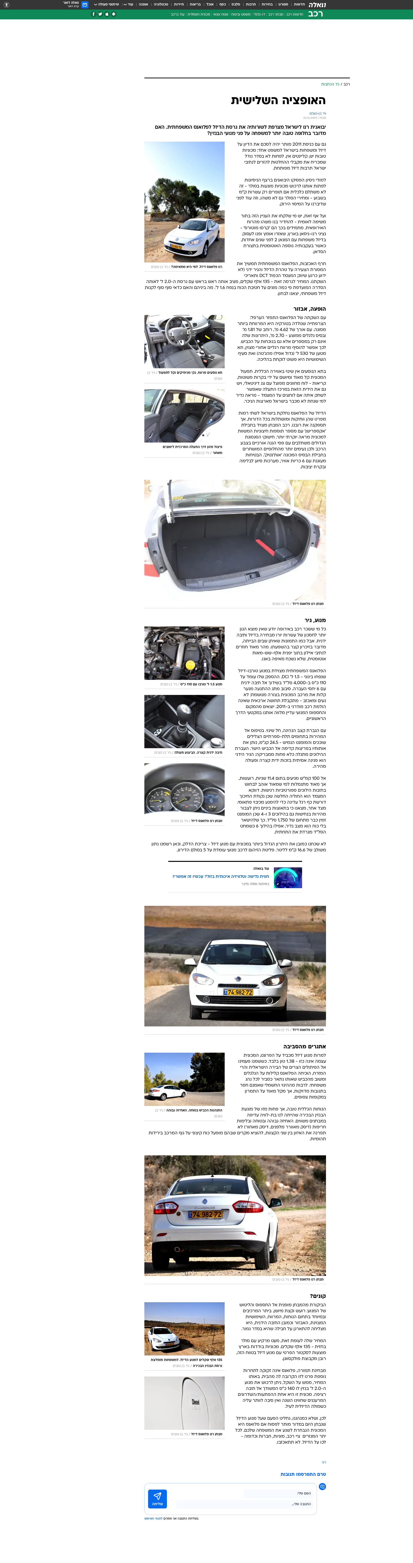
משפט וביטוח (240, 14)
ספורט (283, 4)
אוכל (210, 4)
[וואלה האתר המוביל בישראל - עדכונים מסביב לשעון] (317, 4)
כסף (222, 4)
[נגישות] (7, 5)
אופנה (143, 4)
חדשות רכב (294, 14)
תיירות (179, 4)
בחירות (267, 4)
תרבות (251, 4)
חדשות (299, 4)
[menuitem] (296, 4)
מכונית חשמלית (199, 14)
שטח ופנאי (220, 14)
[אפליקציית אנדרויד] (114, 14)
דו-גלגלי (259, 14)
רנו (324, 1462)
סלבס (236, 4)
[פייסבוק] (94, 14)
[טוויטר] (100, 14)
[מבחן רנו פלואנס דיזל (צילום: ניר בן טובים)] (235, 544)
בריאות (195, 4)
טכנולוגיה (161, 4)
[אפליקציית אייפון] (107, 14)
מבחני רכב (275, 14)
